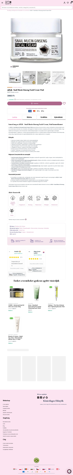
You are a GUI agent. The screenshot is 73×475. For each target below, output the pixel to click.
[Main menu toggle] (2, 2)
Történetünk (5, 445)
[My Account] (64, 3)
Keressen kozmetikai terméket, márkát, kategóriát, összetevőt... (19, 7)
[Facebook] (41, 397)
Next (65, 78)
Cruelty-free (22, 230)
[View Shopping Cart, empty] (71, 2)
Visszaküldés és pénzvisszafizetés (10, 430)
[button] (64, 103)
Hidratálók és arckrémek (23, 10)
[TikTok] (44, 397)
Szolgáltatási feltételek (8, 449)
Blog (4, 425)
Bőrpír (20, 228)
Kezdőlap (9, 10)
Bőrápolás (14, 10)
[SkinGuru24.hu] (8, 2)
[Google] (47, 397)
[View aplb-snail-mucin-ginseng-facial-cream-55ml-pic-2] (43, 78)
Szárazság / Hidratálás (43, 228)
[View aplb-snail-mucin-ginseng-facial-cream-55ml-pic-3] (58, 78)
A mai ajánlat (6, 404)
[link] (15, 469)
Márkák (4, 410)
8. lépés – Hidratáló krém (28, 232)
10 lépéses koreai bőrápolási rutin (10, 434)
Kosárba (36, 103)
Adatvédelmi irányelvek (8, 447)
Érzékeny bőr (18, 226)
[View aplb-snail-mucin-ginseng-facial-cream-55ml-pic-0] (14, 78)
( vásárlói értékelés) (17, 87)
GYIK (4, 423)
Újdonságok (5, 406)
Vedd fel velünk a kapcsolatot (9, 436)
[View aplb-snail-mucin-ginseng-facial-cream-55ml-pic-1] (29, 78)
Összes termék (6, 414)
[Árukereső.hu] (36, 460)
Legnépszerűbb (6, 408)
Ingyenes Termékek (7, 432)
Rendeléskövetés (6, 421)
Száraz (23, 226)
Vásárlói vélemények (7, 412)
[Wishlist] (68, 3)
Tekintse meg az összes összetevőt (16, 219)
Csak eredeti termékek (8, 443)
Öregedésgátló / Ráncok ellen (30, 228)
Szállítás (4, 427)
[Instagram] (38, 397)
